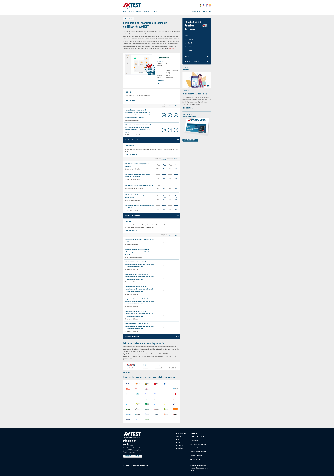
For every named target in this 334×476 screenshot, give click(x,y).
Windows (190, 39)
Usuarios (187, 36)
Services (138, 11)
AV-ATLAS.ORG (207, 11)
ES (210, 6)
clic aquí (171, 48)
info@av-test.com (200, 448)
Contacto (154, 11)
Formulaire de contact (132, 456)
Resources (147, 11)
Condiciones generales (198, 465)
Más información (130, 101)
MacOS (190, 43)
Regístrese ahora (189, 140)
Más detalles (127, 373)
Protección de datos (197, 468)
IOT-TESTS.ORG (196, 11)
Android (190, 47)
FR (206, 6)
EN (203, 6)
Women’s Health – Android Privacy (194, 94)
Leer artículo (187, 108)
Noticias (131, 11)
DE (200, 6)
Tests (124, 11)
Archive (160, 83)
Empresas (187, 56)
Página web (161, 80)
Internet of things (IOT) (191, 61)
